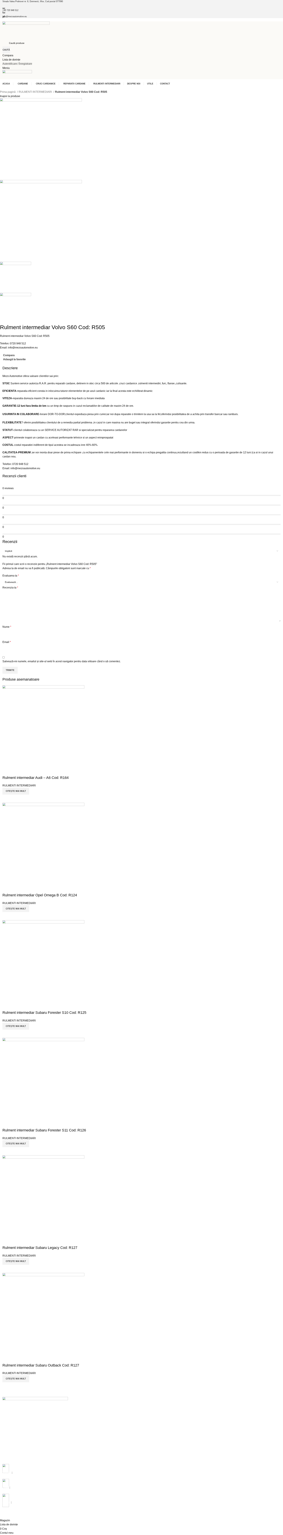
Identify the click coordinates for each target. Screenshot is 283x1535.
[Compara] (6, 1386)
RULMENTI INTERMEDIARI (36, 91)
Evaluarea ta (10, 575)
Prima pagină (8, 91)
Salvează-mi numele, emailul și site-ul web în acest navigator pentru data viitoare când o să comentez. (61, 661)
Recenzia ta (10, 587)
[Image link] (35, 1409)
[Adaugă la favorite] (6, 1359)
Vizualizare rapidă (15, 1386)
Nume (6, 626)
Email (6, 642)
